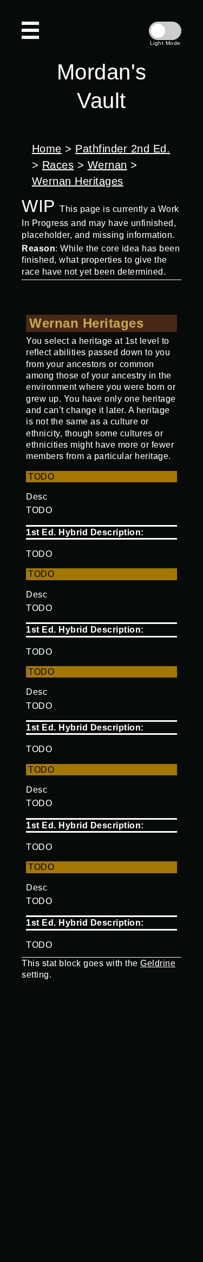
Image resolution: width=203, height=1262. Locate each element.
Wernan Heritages (77, 181)
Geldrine (157, 963)
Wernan (107, 165)
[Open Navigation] (30, 30)
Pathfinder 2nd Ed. (122, 149)
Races (58, 165)
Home (47, 149)
